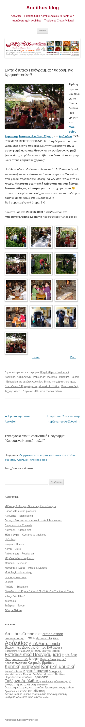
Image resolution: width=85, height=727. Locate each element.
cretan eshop (52, 634)
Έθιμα (56, 638)
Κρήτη (34, 659)
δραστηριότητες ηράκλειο (59, 687)
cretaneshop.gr (14, 638)
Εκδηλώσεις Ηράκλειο (17, 650)
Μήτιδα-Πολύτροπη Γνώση (20, 558)
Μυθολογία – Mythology (18, 572)
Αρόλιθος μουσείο (44, 644)
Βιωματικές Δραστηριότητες (59, 381)
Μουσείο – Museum (16, 563)
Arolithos (13, 633)
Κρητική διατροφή (22, 666)
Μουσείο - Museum (58, 376)
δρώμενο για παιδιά (16, 691)
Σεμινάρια (10, 600)
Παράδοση (60, 674)
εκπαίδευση (36, 691)
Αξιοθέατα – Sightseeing (19, 515)
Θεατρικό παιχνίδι (16, 659)
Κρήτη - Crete (48, 659)
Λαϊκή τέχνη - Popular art (31, 376)
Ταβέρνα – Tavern (15, 605)
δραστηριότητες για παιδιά (24, 687)
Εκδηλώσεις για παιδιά (45, 650)
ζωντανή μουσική (57, 694)
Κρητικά (61, 659)
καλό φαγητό (35, 697)
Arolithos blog (42, 7)
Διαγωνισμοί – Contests (18, 525)
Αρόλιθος (37, 381)
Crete (30, 638)
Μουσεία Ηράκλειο (13, 674)
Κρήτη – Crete (13, 548)
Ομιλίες (9, 581)
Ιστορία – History (14, 544)
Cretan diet (32, 634)
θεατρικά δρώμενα (16, 696)
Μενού (42, 30)
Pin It (73, 357)
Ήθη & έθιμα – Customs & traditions (25, 534)
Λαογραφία (55, 671)
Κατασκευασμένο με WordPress (21, 720)
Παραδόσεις (40, 677)
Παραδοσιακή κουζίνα (18, 677)
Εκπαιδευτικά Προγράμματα (21, 386)
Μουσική (48, 674)
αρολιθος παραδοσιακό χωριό (55, 681)
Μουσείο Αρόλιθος (49, 386)
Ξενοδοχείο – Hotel (15, 577)
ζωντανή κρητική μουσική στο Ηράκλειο (25, 694)
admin (58, 391)
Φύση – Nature (13, 610)
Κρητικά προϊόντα (16, 662)
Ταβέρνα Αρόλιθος (22, 680)
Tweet (36, 357)
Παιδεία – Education (16, 586)
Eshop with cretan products (20, 511)
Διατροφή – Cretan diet (18, 529)
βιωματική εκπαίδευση (20, 684)
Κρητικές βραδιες (40, 663)
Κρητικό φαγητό (35, 671)
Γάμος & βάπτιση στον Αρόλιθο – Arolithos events (33, 520)
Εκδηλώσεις (54, 647)
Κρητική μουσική (58, 666)
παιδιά (45, 697)
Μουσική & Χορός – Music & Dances (26, 567)
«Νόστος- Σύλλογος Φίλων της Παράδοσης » (30, 506)
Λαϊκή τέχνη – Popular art (19, 553)
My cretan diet (44, 638)
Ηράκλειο (10, 539)
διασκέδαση (42, 684)
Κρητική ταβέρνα (14, 671)
